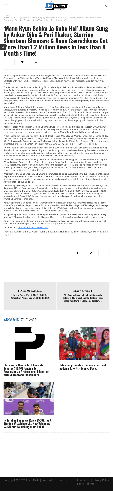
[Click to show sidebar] (3, 47)
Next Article (81, 291)
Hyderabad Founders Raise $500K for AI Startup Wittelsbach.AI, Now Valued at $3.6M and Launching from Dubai (28, 423)
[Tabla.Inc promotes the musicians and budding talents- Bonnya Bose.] (84, 343)
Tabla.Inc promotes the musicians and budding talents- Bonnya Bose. (82, 366)
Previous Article (31, 291)
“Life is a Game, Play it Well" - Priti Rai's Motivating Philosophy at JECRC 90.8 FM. (30, 296)
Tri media (62, 480)
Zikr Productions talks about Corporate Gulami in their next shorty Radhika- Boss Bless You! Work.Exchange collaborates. (83, 297)
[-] (56, 5)
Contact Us (83, 480)
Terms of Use (86, 484)
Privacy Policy (101, 480)
